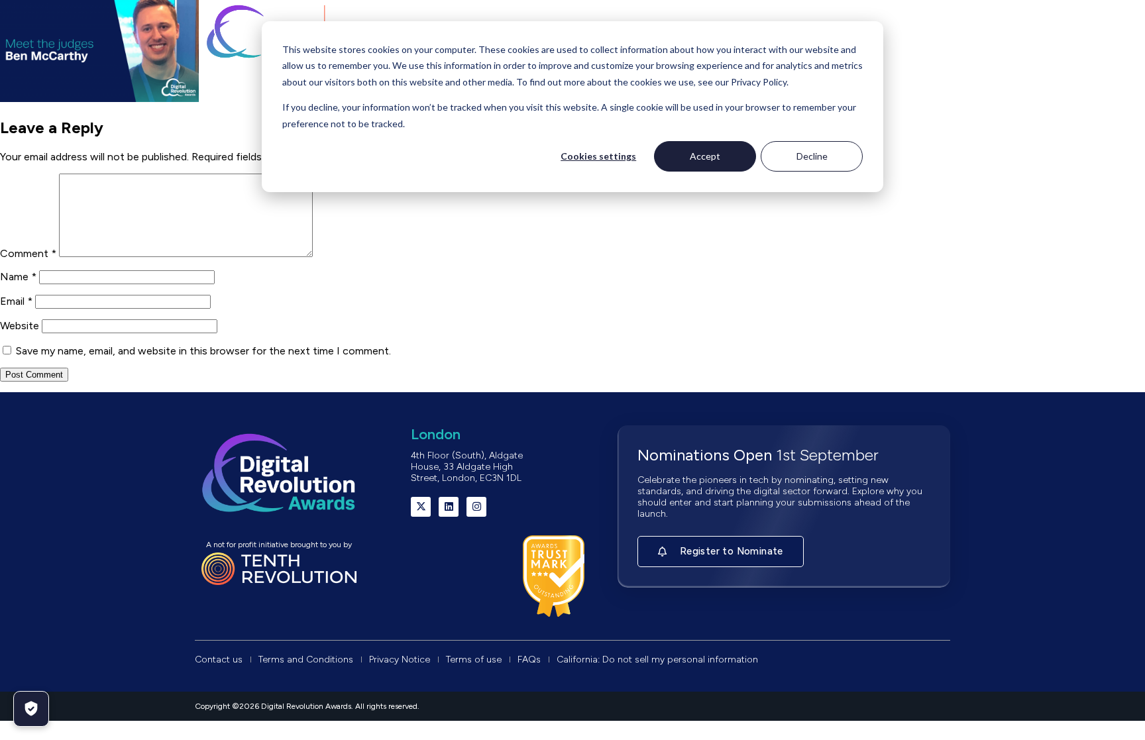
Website (19, 325)
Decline (812, 156)
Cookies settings (598, 156)
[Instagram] (476, 507)
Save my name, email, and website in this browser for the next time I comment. (203, 350)
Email (16, 301)
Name (18, 276)
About (241, 91)
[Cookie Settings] (31, 709)
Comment (28, 253)
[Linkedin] (449, 507)
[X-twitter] (421, 507)
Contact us (889, 91)
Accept (705, 156)
